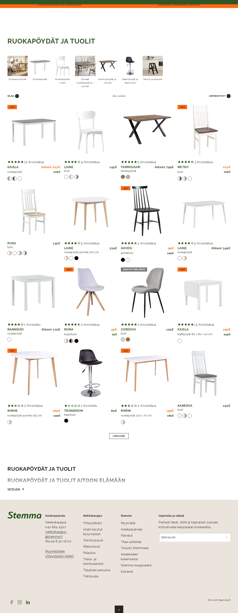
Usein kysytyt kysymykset (93, 532)
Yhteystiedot (92, 523)
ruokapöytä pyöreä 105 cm (24, 415)
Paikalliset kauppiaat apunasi (178, 4)
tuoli (67, 170)
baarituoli (70, 414)
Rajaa (11, 96)
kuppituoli (70, 334)
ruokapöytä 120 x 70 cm (136, 415)
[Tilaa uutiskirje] (227, 537)
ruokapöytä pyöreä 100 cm (81, 252)
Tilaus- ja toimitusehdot (93, 561)
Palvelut (127, 535)
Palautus (89, 553)
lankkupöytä (128, 170)
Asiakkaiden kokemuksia (129, 557)
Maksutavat (91, 546)
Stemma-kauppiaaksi (136, 565)
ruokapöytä (14, 171)
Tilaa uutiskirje (131, 542)
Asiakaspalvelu (132, 529)
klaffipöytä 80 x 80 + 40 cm (195, 334)
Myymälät (128, 523)
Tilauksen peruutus (97, 570)
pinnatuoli (127, 252)
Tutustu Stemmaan (135, 548)
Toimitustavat (93, 540)
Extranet (127, 571)
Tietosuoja (91, 576)
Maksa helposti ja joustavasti (59, 4)
